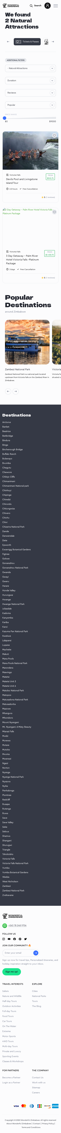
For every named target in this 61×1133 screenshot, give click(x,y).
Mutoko (6, 750)
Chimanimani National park (15, 486)
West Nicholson (10, 882)
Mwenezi (6, 759)
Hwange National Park (13, 604)
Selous (5, 832)
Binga (5, 445)
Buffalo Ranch (9, 454)
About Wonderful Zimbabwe (18, 1124)
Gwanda (6, 572)
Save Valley (7, 822)
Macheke (6, 650)
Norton (6, 768)
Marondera (7, 668)
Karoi (5, 627)
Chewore (7, 472)
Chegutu (6, 468)
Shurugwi (7, 845)
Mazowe (6, 709)
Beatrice (6, 431)
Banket (5, 427)
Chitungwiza (8, 509)
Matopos (6, 695)
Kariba (5, 622)
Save (4, 818)
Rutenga (6, 809)
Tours (35, 1001)
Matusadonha (9, 704)
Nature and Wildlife (11, 996)
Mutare (5, 745)
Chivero (6, 513)
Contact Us (37, 1078)
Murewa (6, 741)
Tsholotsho (7, 854)
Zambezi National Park (13, 891)
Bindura (6, 440)
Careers (36, 1093)
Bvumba (6, 463)
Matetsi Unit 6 (9, 686)
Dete (4, 540)
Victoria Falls (8, 859)
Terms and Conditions (31, 1127)
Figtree (5, 554)
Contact (36, 1124)
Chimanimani (8, 481)
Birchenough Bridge (12, 449)
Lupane (6, 645)
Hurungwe (7, 595)
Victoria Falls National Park (15, 863)
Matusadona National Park (15, 700)
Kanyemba (7, 618)
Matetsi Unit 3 (9, 681)
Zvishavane (7, 895)
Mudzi (5, 736)
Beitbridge (7, 436)
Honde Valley (8, 590)
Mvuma (6, 754)
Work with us (38, 1083)
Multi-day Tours (10, 1046)
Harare (5, 586)
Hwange (6, 600)
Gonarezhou (8, 563)
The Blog (36, 1006)
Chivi (4, 522)
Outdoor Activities (11, 1006)
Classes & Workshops (12, 1061)
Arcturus (6, 422)
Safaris (5, 991)
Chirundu (7, 504)
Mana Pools (8, 659)
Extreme (6, 1031)
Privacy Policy (48, 1124)
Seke (4, 827)
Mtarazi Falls (8, 731)
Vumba (5, 868)
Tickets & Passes (31, 42)
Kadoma (6, 613)
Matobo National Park (13, 691)
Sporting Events (10, 1056)
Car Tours (7, 1021)
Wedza (5, 877)
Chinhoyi (6, 490)
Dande (5, 531)
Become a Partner (11, 1078)
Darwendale (8, 536)
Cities (35, 991)
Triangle (6, 850)
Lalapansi (6, 640)
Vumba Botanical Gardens (15, 872)
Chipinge (6, 495)
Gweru (5, 581)
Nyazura (6, 781)
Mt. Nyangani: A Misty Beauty (16, 727)
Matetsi (5, 677)
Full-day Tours (9, 1011)
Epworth (6, 545)
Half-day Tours (9, 1001)
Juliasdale (7, 609)
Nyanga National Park (13, 777)
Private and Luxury (11, 1051)
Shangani (6, 841)
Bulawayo (7, 459)
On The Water (9, 1026)
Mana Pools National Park (14, 663)
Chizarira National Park (13, 527)
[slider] (4, 118)
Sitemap (36, 1088)
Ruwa (5, 813)
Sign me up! (11, 972)
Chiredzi (6, 500)
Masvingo (7, 672)
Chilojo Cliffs (8, 477)
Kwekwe (6, 636)
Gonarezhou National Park (15, 568)
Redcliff (6, 800)
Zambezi (6, 886)
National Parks (39, 996)
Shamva (6, 836)
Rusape (6, 804)
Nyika (5, 786)
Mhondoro (7, 718)
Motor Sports (9, 1036)
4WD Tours (7, 1041)
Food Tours (7, 1016)
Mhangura (7, 713)
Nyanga (6, 772)
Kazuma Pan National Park (15, 631)
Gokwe (6, 559)
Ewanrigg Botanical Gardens (16, 550)
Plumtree (6, 795)
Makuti (5, 654)
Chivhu (5, 518)
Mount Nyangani (10, 722)
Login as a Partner (11, 1083)
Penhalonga (8, 791)
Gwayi (5, 577)
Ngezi (5, 763)
